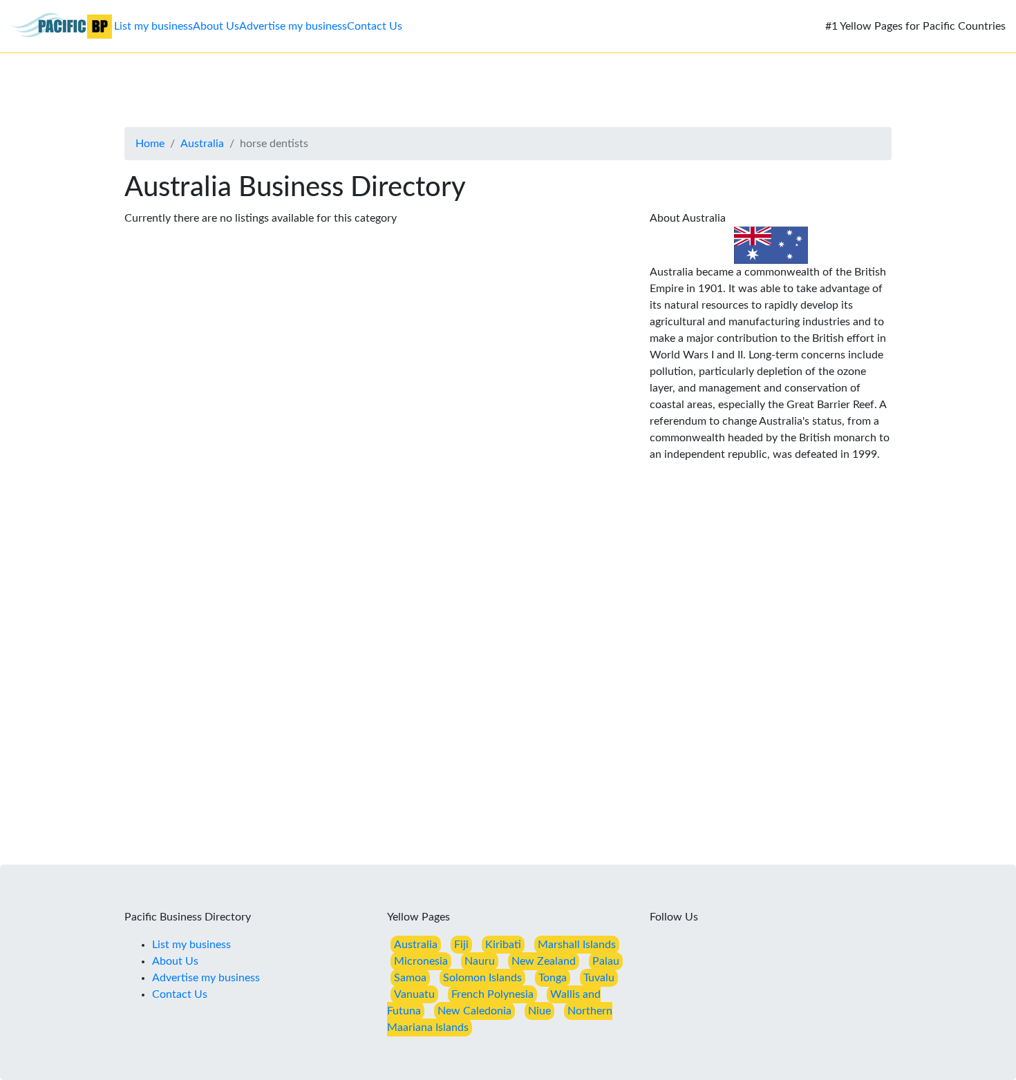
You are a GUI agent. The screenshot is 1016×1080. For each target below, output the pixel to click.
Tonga (552, 977)
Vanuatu (414, 994)
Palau (605, 961)
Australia (202, 143)
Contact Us (374, 26)
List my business (153, 26)
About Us (216, 26)
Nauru (479, 961)
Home (149, 143)
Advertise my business (293, 26)
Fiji (461, 944)
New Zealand (543, 961)
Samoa (410, 977)
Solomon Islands (482, 977)
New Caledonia (474, 1010)
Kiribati (503, 944)
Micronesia (421, 961)
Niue (539, 1010)
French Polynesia (492, 994)
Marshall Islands (577, 944)
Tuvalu (598, 977)
